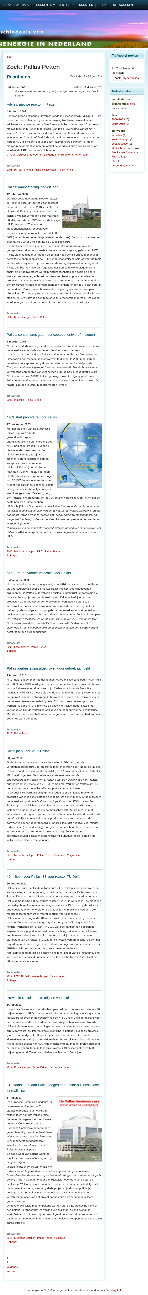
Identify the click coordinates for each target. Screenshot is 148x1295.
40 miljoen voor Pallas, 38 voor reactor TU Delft (43, 876)
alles (132, 103)
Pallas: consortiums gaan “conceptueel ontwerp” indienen (51, 335)
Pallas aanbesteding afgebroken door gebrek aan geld (48, 668)
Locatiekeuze (21, 646)
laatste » (12, 1271)
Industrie (19, 399)
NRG (40, 551)
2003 (9, 169)
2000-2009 (118, 119)
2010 (9, 733)
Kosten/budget (22, 317)
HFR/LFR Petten (23, 169)
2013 (9, 1237)
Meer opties (131, 77)
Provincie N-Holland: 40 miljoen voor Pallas (40, 998)
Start (9, 56)
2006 (9, 317)
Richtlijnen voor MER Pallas (28, 751)
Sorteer (77, 86)
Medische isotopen (45, 169)
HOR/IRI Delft (22, 976)
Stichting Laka (114, 1290)
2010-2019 (118, 123)
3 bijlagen (12, 859)
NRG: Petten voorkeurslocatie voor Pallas (39, 573)
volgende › (13, 1266)
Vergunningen (74, 855)
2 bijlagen (12, 555)
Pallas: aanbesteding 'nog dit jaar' (32, 187)
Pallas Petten (65, 169)
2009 (9, 551)
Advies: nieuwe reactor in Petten (31, 104)
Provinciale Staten (60, 1067)
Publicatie (59, 855)
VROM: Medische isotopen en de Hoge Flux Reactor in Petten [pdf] (47, 154)
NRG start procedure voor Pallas (32, 417)
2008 (9, 399)
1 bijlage (11, 650)
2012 (9, 976)
